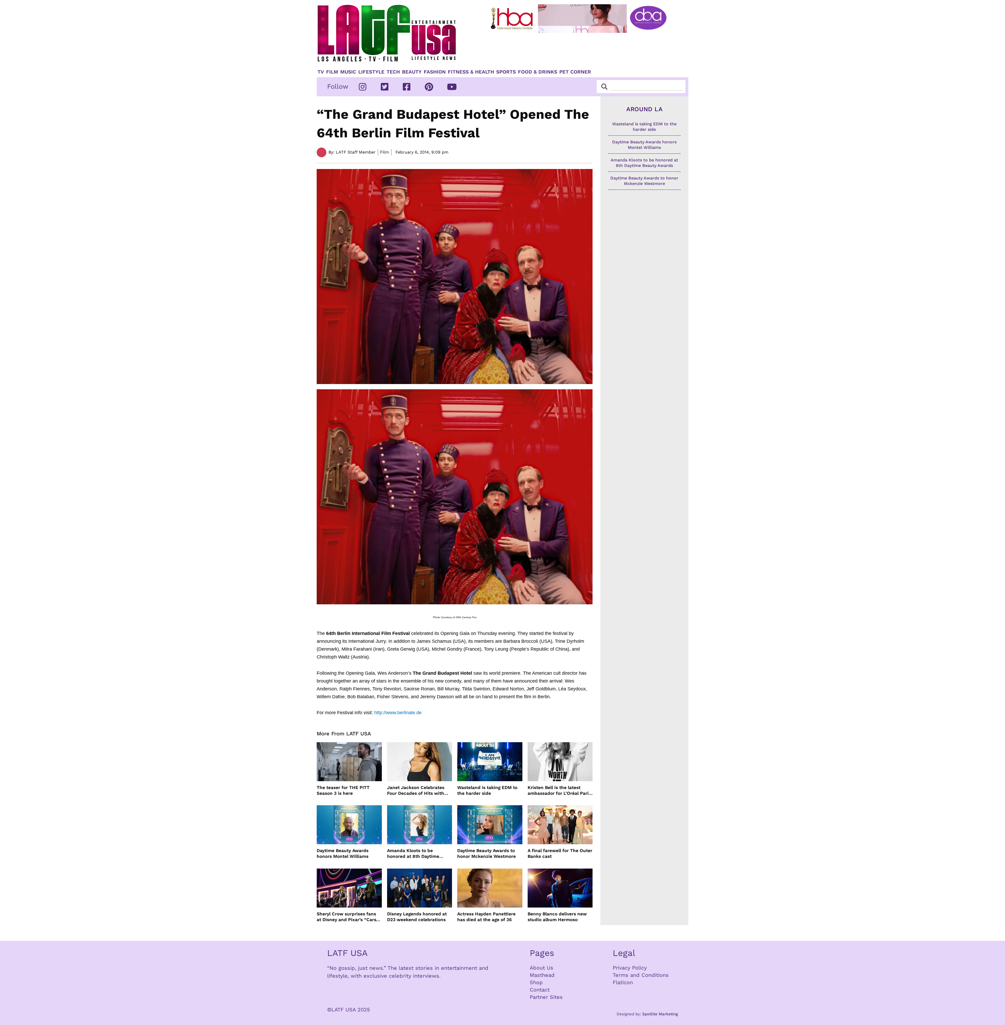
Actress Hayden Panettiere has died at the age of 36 (486, 916)
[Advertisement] (583, 49)
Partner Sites (546, 997)
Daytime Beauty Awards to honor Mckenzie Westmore (486, 853)
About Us (541, 968)
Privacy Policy (630, 968)
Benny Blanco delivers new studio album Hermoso (557, 916)
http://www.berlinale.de (398, 712)
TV (320, 72)
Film (332, 72)
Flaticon (623, 982)
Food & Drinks (537, 72)
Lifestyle (371, 72)
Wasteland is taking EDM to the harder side (487, 790)
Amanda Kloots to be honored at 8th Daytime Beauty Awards (413, 853)
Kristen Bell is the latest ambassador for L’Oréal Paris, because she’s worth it (560, 790)
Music (348, 72)
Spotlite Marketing (660, 1014)
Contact (540, 990)
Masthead (542, 975)
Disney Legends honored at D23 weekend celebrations (417, 916)
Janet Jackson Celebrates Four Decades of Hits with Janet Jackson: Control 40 (416, 790)
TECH (393, 72)
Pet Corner (575, 72)
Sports (506, 72)
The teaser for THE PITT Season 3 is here (343, 790)
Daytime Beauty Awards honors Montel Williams (342, 853)
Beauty (412, 72)
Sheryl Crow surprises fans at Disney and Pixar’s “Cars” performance (347, 916)
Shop (536, 982)
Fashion (435, 72)
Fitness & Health (471, 72)
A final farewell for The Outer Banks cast (560, 853)
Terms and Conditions (641, 975)
